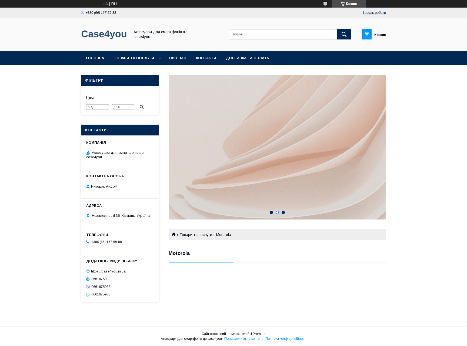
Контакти (206, 58)
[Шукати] (344, 34)
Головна (95, 58)
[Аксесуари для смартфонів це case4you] (104, 44)
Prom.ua (259, 334)
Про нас (177, 58)
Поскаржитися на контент (243, 339)
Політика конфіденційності (285, 339)
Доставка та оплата (247, 58)
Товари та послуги (134, 58)
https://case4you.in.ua (108, 271)
